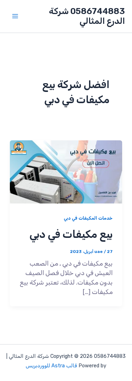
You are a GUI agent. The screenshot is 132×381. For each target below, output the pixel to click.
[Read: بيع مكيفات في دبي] (66, 171)
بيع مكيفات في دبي (71, 234)
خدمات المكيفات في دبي (88, 218)
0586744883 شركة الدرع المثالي (87, 16)
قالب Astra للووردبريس (51, 365)
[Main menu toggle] (15, 16)
